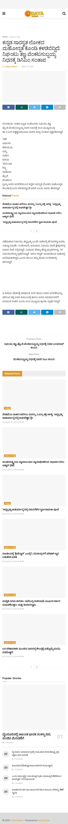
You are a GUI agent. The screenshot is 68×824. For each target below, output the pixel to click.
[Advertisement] (34, 4)
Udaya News (11, 66)
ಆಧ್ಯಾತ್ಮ (7, 408)
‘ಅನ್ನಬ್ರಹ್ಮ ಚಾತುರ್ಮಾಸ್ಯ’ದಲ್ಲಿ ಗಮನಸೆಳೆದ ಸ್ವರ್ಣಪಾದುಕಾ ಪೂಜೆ (29, 222)
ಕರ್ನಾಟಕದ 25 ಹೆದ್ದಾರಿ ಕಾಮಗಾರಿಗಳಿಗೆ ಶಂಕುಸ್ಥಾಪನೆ (32, 765)
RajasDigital (43, 820)
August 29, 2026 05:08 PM (14, 514)
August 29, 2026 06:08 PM (14, 470)
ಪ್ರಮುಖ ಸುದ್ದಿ (15, 37)
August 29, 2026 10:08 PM (14, 422)
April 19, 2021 (28, 66)
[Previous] (31, 231)
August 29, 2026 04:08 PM (14, 609)
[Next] (36, 231)
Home (4, 37)
